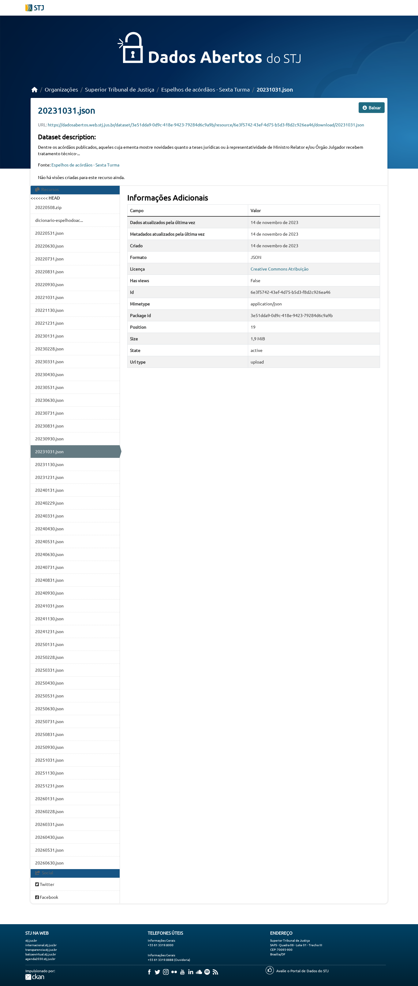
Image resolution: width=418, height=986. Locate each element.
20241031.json (49, 605)
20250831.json (49, 734)
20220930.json (49, 284)
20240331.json (49, 515)
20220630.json (49, 245)
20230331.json (49, 361)
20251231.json (49, 785)
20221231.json (49, 323)
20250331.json (49, 670)
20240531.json (49, 541)
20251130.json (49, 772)
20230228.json (49, 348)
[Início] (35, 89)
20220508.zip (48, 207)
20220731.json (49, 258)
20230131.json (49, 335)
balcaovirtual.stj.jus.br (40, 954)
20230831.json (49, 425)
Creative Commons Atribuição (279, 268)
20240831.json (49, 580)
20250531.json (49, 695)
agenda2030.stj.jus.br (40, 958)
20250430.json (49, 682)
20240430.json (49, 528)
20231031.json (275, 89)
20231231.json (49, 477)
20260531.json (49, 850)
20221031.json (49, 297)
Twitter (46, 884)
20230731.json (49, 413)
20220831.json (49, 271)
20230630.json (49, 400)
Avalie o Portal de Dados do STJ (302, 970)
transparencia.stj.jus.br (41, 949)
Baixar (374, 107)
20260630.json (49, 862)
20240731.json (49, 567)
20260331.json (49, 824)
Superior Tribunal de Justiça (119, 89)
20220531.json (49, 233)
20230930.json (49, 438)
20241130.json (49, 618)
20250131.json (49, 644)
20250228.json (49, 657)
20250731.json (49, 721)
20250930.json (49, 747)
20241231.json (49, 631)
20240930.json (49, 593)
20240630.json (49, 554)
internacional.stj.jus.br (41, 945)
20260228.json (49, 811)
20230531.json (49, 387)
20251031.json (49, 760)
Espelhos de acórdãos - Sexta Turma (205, 89)
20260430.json (49, 837)
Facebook (48, 897)
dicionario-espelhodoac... (59, 220)
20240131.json (49, 490)
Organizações (61, 89)
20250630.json (49, 708)
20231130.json (49, 464)
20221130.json (49, 310)
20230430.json (49, 374)
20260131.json (49, 798)
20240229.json (49, 503)
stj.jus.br (31, 940)
